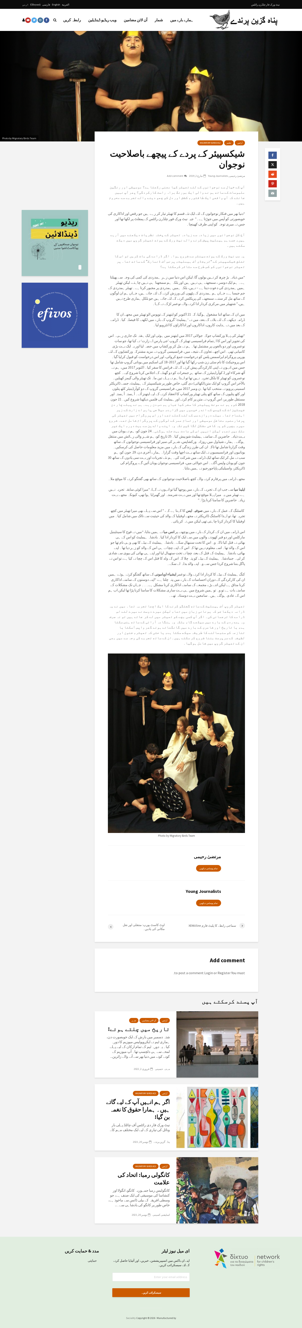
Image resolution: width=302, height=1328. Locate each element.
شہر (134, 1020)
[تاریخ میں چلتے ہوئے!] (217, 1044)
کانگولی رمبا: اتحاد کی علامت (144, 1178)
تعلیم (229, 142)
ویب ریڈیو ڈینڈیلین (102, 19)
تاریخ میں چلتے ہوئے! (139, 1029)
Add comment (175, 175)
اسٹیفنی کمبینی (161, 1214)
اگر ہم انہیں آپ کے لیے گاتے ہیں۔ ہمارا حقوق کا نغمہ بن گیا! (138, 1109)
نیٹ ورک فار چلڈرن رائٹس (265, 4)
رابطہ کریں (72, 19)
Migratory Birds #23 (145, 1093)
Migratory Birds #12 (210, 142)
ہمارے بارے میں (181, 19)
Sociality (131, 1318)
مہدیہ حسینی (162, 1069)
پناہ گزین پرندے (162, 1141)
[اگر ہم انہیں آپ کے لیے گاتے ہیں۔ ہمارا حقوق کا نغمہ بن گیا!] (217, 1117)
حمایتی (92, 1261)
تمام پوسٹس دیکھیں (208, 868)
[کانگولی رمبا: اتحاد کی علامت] (217, 1190)
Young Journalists (218, 175)
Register (224, 973)
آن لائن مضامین (135, 19)
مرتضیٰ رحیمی (237, 175)
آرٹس (240, 142)
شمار (159, 19)
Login (208, 973)
